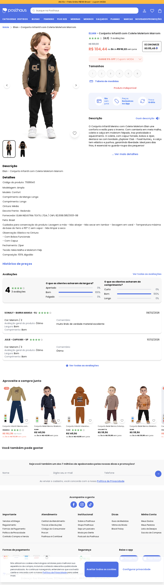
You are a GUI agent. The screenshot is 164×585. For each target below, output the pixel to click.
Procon (44, 532)
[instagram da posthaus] (82, 504)
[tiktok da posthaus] (90, 504)
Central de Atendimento (53, 521)
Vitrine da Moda (119, 525)
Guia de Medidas (120, 521)
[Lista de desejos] (152, 10)
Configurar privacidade (137, 569)
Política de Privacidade (110, 481)
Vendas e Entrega (11, 521)
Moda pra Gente (86, 532)
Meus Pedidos (148, 525)
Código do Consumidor (53, 528)
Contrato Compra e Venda (16, 536)
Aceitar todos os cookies (101, 569)
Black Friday (118, 528)
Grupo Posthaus (86, 525)
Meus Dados (147, 521)
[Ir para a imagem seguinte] (76, 85)
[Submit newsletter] (158, 474)
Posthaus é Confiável (51, 536)
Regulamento (9, 525)
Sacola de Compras (151, 532)
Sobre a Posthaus (86, 521)
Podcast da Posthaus (88, 536)
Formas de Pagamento (14, 528)
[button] (82, 264)
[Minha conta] (144, 10)
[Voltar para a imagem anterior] (7, 85)
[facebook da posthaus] (73, 504)
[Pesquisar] (34, 10)
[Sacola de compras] (159, 10)
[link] (106, 38)
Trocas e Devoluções (51, 525)
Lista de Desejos (149, 528)
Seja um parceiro (86, 528)
